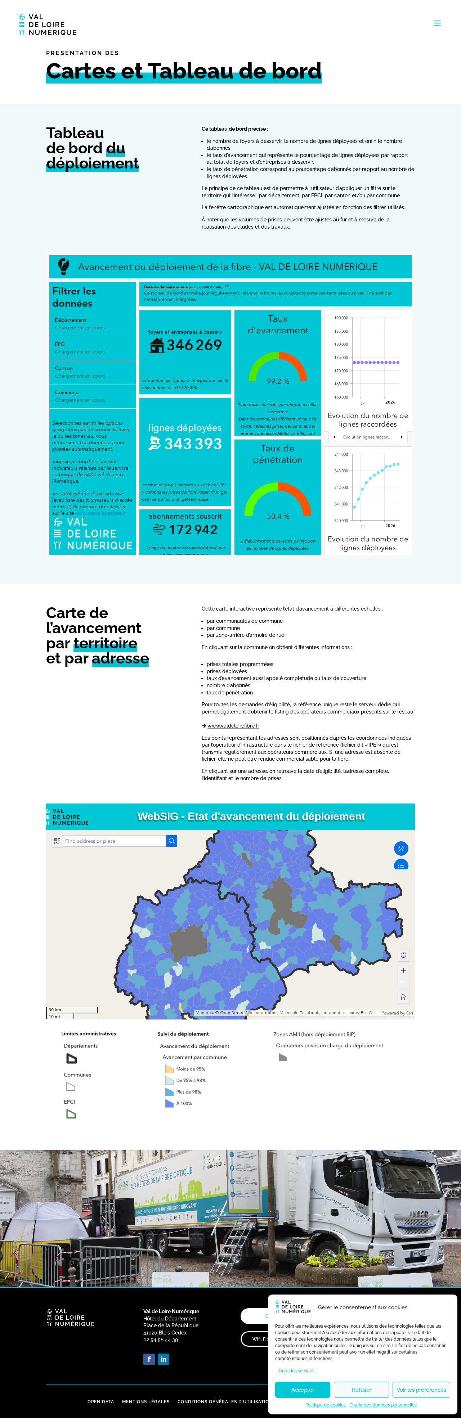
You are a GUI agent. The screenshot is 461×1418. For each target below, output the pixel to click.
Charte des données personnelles (383, 1405)
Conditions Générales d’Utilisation (225, 1401)
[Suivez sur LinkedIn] (163, 1359)
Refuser (361, 1390)
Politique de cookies (325, 1405)
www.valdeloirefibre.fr (233, 726)
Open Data (101, 1401)
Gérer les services (296, 1370)
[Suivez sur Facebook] (149, 1359)
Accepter (302, 1390)
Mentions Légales (146, 1401)
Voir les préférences (421, 1390)
